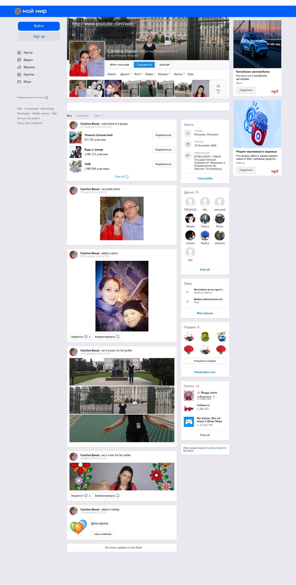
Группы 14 (191, 386)
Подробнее (246, 90)
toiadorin (190, 259)
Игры (191, 74)
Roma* (219, 226)
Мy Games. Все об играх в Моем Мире (209, 420)
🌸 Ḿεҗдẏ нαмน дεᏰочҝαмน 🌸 (207, 394)
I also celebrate (103, 534)
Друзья (125, 74)
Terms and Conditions (29, 123)
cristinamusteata (190, 243)
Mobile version (40, 113)
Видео (150, 74)
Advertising (47, 108)
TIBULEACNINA (190, 209)
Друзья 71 (191, 192)
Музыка (163, 74)
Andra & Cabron (203, 292)
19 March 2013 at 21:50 (93, 458)
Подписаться (163, 135)
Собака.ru (203, 405)
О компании (31, 108)
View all (205, 435)
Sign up (39, 36)
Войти (39, 26)
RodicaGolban (205, 243)
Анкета (111, 74)
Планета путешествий (99, 135)
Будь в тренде (94, 149)
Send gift (164, 64)
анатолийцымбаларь (219, 209)
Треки (188, 283)
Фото (137, 74)
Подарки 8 (191, 327)
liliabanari (204, 209)
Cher (196, 302)
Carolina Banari (215, 448)
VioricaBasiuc (205, 226)
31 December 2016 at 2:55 (95, 256)
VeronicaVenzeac (220, 243)
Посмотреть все (205, 372)
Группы (178, 74)
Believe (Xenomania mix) (209, 299)
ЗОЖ (88, 164)
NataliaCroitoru (190, 226)
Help (54, 113)
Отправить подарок (205, 361)
